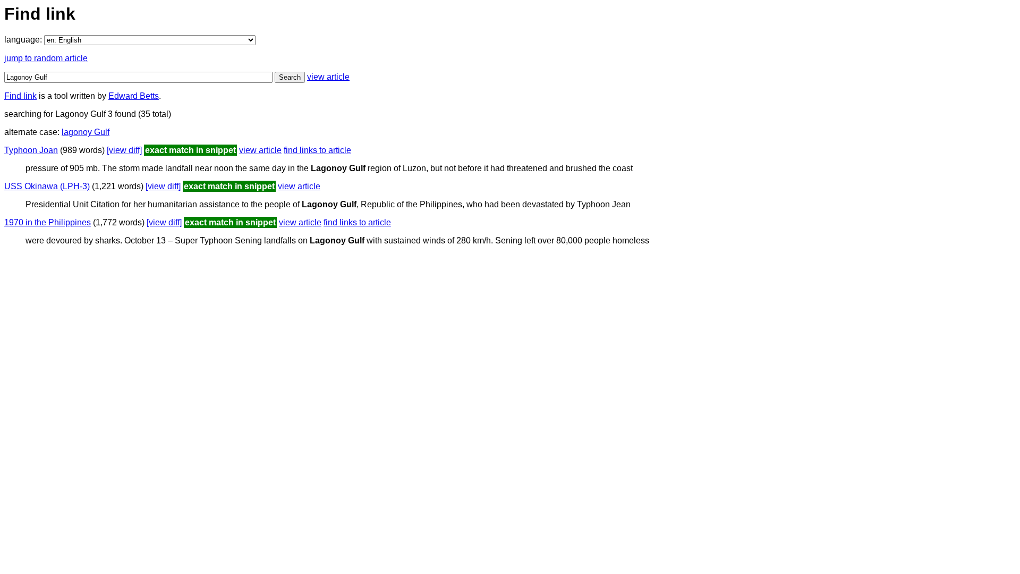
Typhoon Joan (31, 150)
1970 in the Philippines (47, 222)
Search (290, 77)
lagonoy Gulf (85, 132)
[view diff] (124, 150)
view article (328, 76)
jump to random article (46, 58)
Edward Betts (133, 95)
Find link (20, 95)
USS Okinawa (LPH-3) (47, 186)
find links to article (317, 150)
